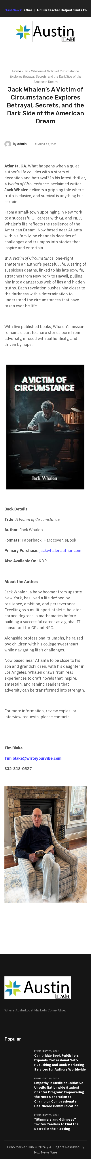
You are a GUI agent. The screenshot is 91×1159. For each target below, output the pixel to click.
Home (16, 71)
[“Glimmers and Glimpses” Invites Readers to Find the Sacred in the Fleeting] (17, 1122)
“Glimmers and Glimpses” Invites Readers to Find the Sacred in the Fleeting (56, 1124)
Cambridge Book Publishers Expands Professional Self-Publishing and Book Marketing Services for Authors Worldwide (60, 1062)
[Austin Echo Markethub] (45, 31)
